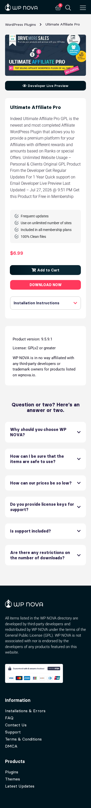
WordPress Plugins (20, 24)
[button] (45, 270)
